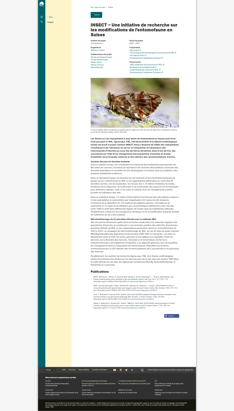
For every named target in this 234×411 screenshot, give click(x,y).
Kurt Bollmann (97, 43)
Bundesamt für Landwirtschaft (142, 67)
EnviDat (47, 381)
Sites (64, 370)
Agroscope (134, 50)
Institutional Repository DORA (140, 281)
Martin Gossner (97, 65)
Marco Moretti (97, 67)
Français (48, 370)
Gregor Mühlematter (99, 60)
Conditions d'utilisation (99, 370)
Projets (51, 22)
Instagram (132, 370)
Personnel (72, 370)
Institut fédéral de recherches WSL (144, 70)
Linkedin (121, 370)
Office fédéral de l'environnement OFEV (146, 65)
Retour (97, 15)
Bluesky (126, 370)
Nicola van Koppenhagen (101, 57)
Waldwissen (159, 390)
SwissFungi (49, 390)
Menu (51, 17)
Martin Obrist (96, 62)
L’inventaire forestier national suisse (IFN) (132, 381)
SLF (142, 370)
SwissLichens (86, 390)
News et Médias (83, 370)
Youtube (114, 370)
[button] (171, 316)
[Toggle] (42, 17)
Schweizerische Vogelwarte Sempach (145, 58)
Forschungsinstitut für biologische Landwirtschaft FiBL (152, 53)
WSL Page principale (98, 7)
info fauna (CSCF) (137, 56)
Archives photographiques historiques (94, 381)
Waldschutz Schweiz (125, 390)
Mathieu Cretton (98, 50)
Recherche (42, 22)
